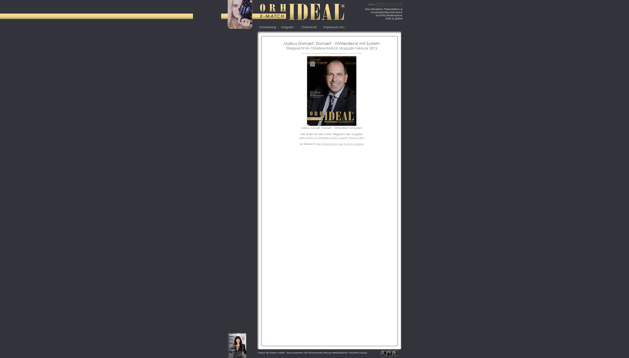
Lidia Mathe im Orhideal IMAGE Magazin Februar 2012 (331, 137)
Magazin (287, 27)
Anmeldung (267, 27)
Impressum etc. (334, 27)
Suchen (372, 4)
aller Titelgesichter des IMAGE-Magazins (340, 144)
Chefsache (309, 27)
